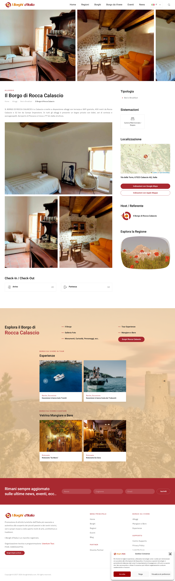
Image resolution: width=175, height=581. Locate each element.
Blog (92, 537)
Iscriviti (163, 491)
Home (73, 4)
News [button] (142, 4)
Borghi (97, 4)
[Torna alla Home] (20, 5)
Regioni (93, 528)
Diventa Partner (97, 550)
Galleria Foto (70, 332)
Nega (140, 574)
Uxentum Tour (48, 543)
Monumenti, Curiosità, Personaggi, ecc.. (82, 338)
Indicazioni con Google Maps (145, 186)
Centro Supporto (139, 541)
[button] (170, 554)
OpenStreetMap (164, 172)
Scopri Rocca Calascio (131, 339)
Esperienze (137, 528)
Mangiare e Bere (129, 332)
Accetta (122, 574)
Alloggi (135, 519)
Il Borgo (68, 326)
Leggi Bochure (138, 550)
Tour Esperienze (128, 326)
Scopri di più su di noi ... (15, 553)
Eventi (131, 4)
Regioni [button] (85, 4)
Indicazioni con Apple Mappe (145, 192)
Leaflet (154, 172)
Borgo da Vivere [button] (114, 4)
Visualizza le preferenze (161, 574)
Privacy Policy (138, 545)
